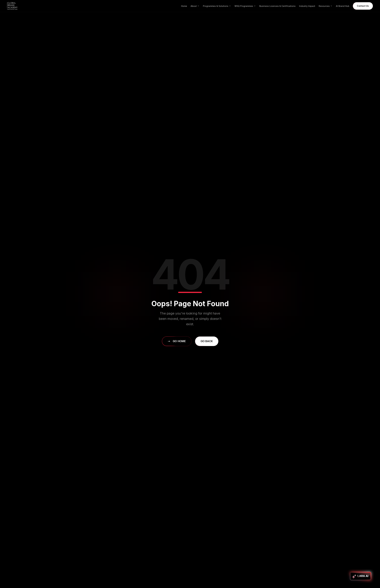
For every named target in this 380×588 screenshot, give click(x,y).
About (194, 6)
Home (184, 6)
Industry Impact (307, 6)
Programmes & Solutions (215, 6)
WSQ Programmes (244, 6)
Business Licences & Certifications (277, 6)
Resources (324, 6)
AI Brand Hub (342, 6)
